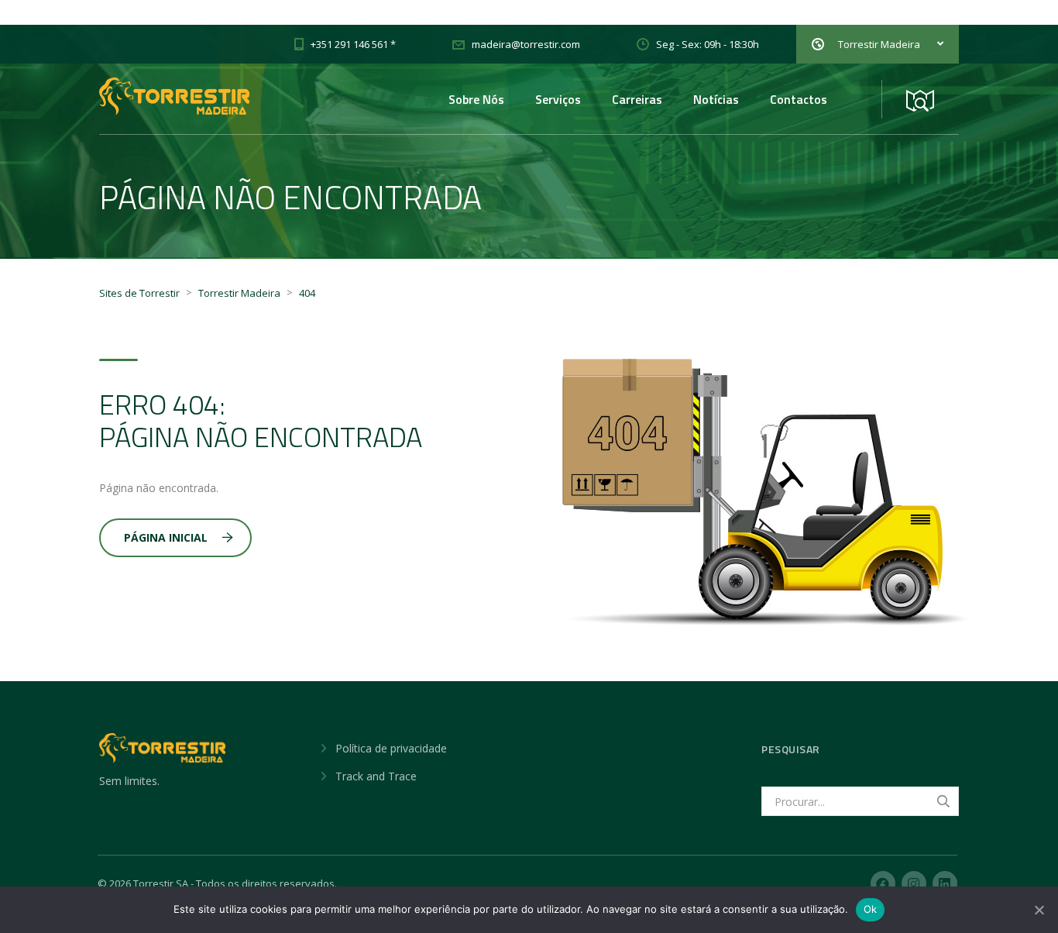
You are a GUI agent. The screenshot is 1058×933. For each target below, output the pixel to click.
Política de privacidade (391, 748)
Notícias (716, 99)
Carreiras (637, 99)
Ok (871, 909)
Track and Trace (376, 776)
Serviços (558, 99)
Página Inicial (166, 537)
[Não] (1038, 910)
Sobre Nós (476, 99)
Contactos (798, 99)
